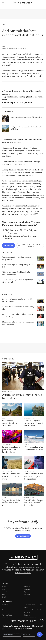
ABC (3, 46)
